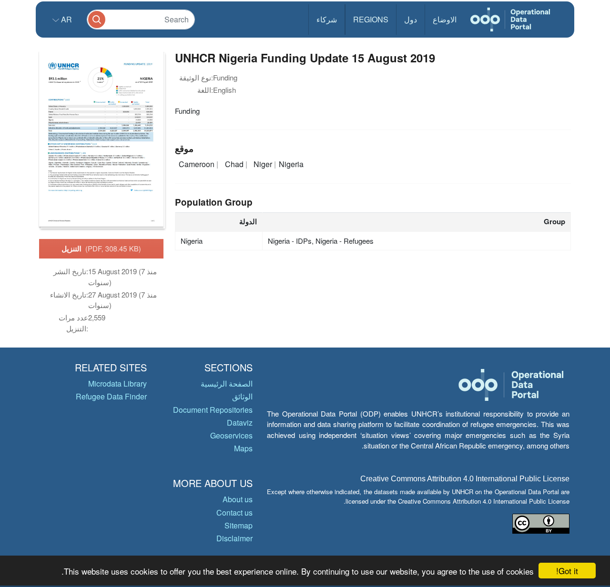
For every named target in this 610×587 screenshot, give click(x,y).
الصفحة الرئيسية (227, 383)
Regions (370, 19)
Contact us (234, 512)
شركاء (326, 19)
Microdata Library (117, 383)
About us (238, 499)
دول (410, 19)
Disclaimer (234, 538)
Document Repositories (213, 409)
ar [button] (65, 19)
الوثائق (242, 396)
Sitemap (238, 525)
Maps (243, 448)
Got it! (567, 571)
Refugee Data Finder (111, 396)
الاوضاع (445, 19)
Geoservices (231, 435)
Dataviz (240, 422)
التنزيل (101, 248)
